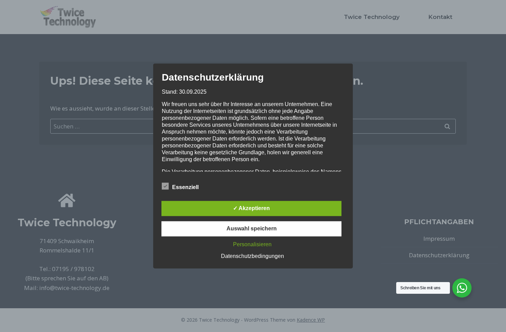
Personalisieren (252, 245)
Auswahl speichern (251, 229)
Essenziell (185, 187)
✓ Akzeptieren (251, 208)
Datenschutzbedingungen (252, 256)
